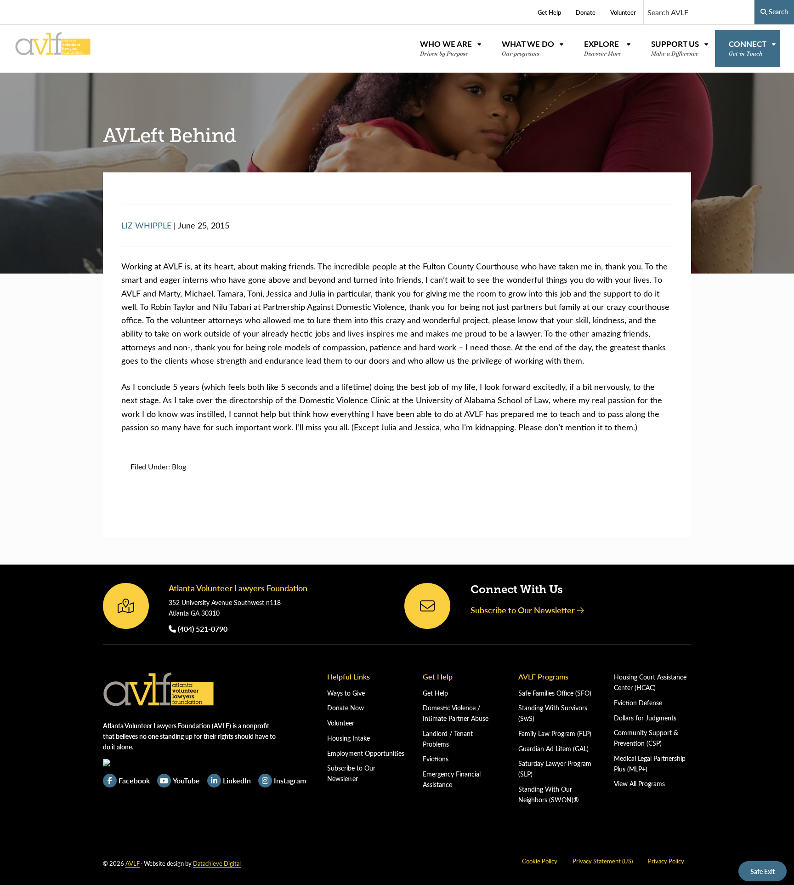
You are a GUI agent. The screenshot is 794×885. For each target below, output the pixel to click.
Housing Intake (348, 738)
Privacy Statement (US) (603, 861)
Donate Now (345, 707)
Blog (179, 466)
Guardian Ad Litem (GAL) (553, 748)
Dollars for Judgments (645, 718)
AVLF (132, 863)
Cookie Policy (539, 861)
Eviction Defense (638, 702)
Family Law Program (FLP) (554, 733)
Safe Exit (762, 871)
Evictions (435, 758)
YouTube (186, 780)
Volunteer (340, 723)
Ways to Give (346, 693)
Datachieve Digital (217, 863)
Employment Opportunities (365, 753)
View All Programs (639, 783)
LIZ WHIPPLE (146, 225)
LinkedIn (237, 780)
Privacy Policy (666, 861)
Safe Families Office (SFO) (554, 693)
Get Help (435, 693)
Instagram (290, 780)
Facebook (134, 780)
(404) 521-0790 (201, 628)
